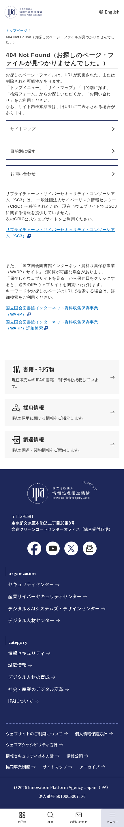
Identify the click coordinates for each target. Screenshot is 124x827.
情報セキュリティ (26, 653)
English (109, 12)
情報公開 (75, 756)
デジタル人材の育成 (29, 676)
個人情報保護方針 (91, 734)
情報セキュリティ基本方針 (30, 756)
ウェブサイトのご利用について (34, 734)
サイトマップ (55, 767)
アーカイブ (89, 767)
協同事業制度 (18, 767)
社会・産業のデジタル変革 (35, 689)
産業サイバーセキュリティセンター (45, 596)
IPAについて (20, 700)
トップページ (16, 31)
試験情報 (17, 664)
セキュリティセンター (31, 584)
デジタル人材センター (31, 620)
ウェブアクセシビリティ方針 (32, 744)
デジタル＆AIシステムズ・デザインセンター (54, 608)
